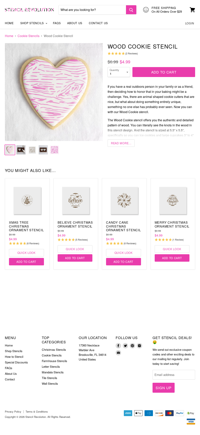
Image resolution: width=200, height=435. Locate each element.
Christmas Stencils (54, 349)
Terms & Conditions (37, 411)
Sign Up (163, 387)
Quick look (26, 253)
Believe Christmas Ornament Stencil (75, 224)
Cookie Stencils (28, 36)
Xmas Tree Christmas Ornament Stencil (26, 226)
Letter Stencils (51, 366)
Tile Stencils (49, 378)
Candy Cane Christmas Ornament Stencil (123, 226)
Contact (10, 379)
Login (189, 23)
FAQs (57, 23)
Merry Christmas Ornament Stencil (172, 224)
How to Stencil (14, 356)
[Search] (131, 9)
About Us (74, 23)
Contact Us (98, 23)
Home (9, 23)
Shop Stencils (32, 23)
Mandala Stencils (53, 372)
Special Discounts (16, 362)
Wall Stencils (50, 383)
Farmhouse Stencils (54, 361)
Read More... (121, 143)
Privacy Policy (13, 411)
